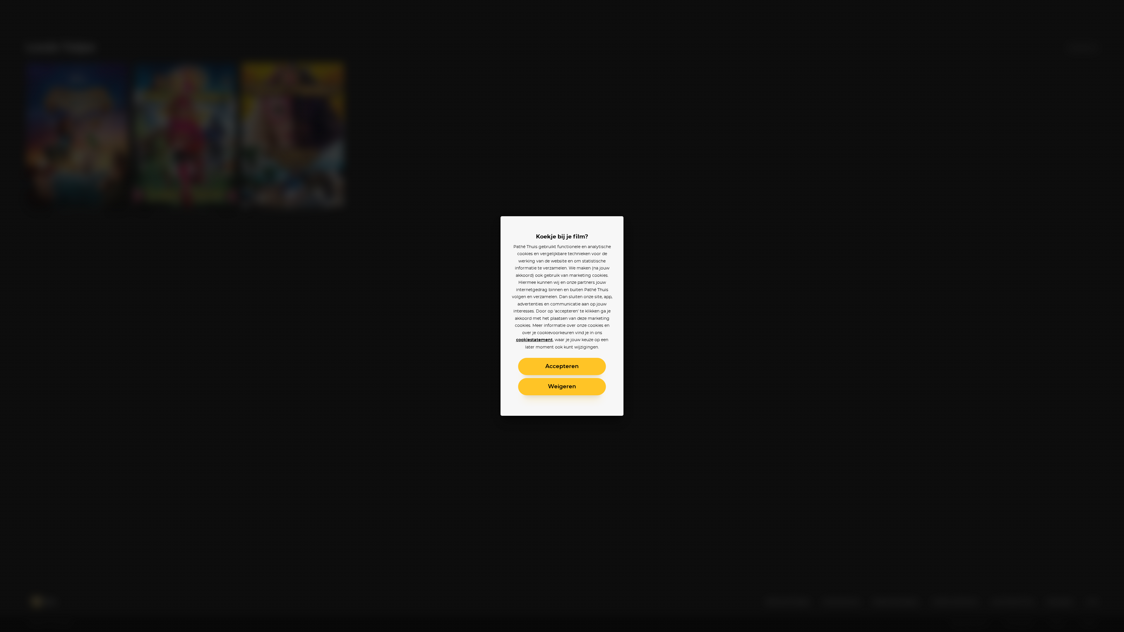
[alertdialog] (562, 316)
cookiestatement (534, 340)
